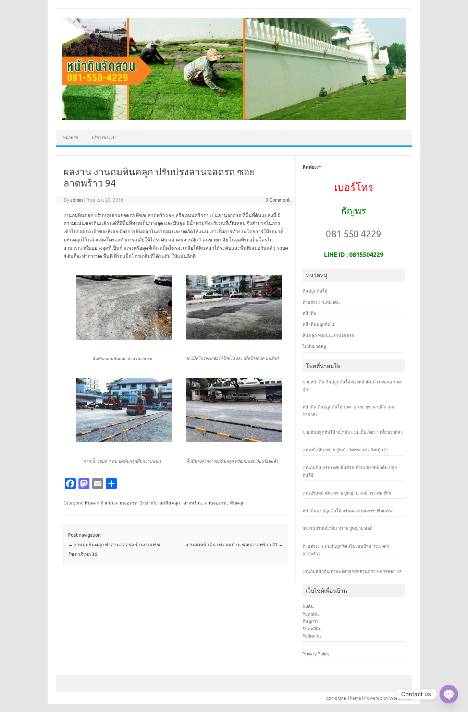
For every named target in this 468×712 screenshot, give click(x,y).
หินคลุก (237, 502)
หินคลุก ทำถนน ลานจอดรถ (111, 502)
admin (76, 200)
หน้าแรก (70, 137)
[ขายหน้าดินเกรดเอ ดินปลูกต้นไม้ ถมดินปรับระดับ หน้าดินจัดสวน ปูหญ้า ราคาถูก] (234, 118)
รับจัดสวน (312, 635)
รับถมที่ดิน (312, 628)
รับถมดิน (311, 614)
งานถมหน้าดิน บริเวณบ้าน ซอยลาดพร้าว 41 (234, 544)
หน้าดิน (310, 313)
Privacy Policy (316, 653)
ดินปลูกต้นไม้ (315, 290)
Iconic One (335, 698)
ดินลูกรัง (310, 621)
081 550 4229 (353, 233)
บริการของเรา (104, 137)
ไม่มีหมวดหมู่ (314, 346)
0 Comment (278, 200)
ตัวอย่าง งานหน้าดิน (321, 302)
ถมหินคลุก (169, 502)
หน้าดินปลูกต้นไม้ (319, 324)
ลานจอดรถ (215, 502)
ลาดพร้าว (192, 502)
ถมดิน (308, 606)
